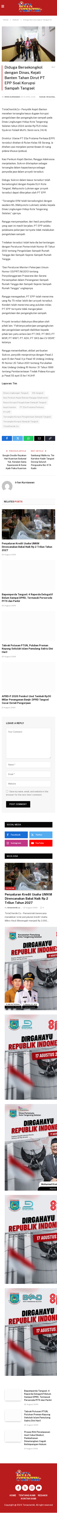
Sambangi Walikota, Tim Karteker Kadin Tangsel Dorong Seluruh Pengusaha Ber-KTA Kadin (42, 462)
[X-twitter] (25, 1488)
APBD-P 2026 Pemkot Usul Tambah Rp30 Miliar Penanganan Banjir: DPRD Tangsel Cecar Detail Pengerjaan (26, 699)
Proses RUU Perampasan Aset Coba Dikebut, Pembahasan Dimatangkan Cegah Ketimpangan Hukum (37, 1438)
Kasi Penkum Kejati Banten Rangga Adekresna (25, 398)
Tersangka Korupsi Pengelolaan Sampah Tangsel (27, 417)
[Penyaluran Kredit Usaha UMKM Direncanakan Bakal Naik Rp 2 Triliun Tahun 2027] (28, 524)
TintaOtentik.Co (11, 426)
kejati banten (9, 407)
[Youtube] (39, 1488)
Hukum (42, 97)
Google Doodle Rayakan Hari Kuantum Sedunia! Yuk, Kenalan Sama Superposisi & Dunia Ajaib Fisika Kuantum (14, 462)
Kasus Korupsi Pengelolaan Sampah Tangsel (25, 402)
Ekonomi (10, 888)
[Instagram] (32, 1488)
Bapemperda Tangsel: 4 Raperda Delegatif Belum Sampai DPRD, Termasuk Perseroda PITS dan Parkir (27, 598)
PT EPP (6, 412)
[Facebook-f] (18, 1488)
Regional (50, 97)
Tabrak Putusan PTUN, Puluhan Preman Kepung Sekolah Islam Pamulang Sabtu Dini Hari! (27, 649)
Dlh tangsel (37, 393)
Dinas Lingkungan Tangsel (15, 393)
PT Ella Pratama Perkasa (32, 407)
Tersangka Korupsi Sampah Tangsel (20, 421)
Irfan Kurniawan (12, 97)
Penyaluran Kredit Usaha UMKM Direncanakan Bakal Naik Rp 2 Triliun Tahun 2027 (27, 547)
